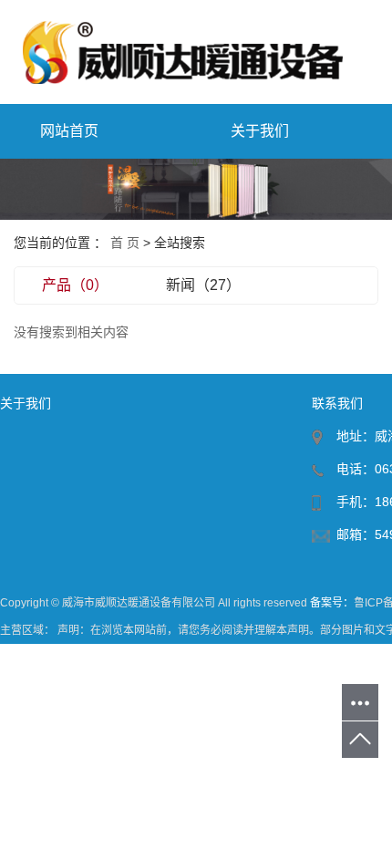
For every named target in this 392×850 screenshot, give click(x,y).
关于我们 (260, 131)
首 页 (124, 242)
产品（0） (75, 285)
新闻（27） (203, 285)
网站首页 (69, 131)
